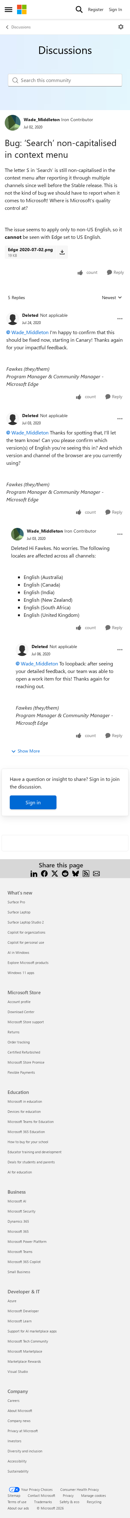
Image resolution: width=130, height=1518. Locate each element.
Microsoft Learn (20, 1321)
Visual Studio (18, 1371)
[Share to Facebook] (44, 872)
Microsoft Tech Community (28, 1341)
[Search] (79, 9)
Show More (29, 751)
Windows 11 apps (21, 972)
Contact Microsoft (41, 1495)
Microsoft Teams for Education (31, 1121)
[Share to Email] (96, 872)
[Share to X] (54, 872)
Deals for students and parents (31, 1162)
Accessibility (17, 1461)
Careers (14, 1400)
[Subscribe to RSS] (86, 872)
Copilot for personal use (26, 942)
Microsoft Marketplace (25, 1351)
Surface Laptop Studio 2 (26, 922)
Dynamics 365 (18, 1221)
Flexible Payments (21, 1072)
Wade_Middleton (42, 119)
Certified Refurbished (24, 1052)
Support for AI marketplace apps (32, 1331)
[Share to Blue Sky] (75, 872)
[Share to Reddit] (65, 872)
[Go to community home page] (22, 9)
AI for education (20, 1172)
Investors (14, 1440)
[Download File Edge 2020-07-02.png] (62, 252)
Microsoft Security (21, 1211)
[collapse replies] (65, 310)
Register (95, 9)
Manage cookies (93, 1495)
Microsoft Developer (23, 1310)
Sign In (115, 9)
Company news (19, 1420)
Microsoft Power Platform (27, 1241)
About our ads (18, 1508)
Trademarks (43, 1501)
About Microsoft (20, 1410)
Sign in (33, 802)
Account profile (19, 1001)
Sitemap (14, 1495)
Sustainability (18, 1471)
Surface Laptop (19, 912)
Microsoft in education (25, 1101)
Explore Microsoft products (28, 962)
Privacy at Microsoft (23, 1430)
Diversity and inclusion (25, 1451)
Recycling (94, 1501)
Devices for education (24, 1111)
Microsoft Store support (26, 1021)
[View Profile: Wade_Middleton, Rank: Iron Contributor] (13, 123)
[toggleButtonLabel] (120, 26)
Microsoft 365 (18, 1231)
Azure (12, 1300)
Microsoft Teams (20, 1251)
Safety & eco (69, 1501)
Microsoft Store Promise (26, 1062)
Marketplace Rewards (24, 1361)
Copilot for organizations (26, 932)
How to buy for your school (28, 1141)
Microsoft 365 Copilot (24, 1261)
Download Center (21, 1011)
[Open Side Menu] (8, 9)
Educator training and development (35, 1151)
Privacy (68, 1495)
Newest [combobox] (112, 297)
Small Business (19, 1271)
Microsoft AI (17, 1201)
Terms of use (17, 1501)
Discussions (21, 26)
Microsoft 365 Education (26, 1131)
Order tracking (19, 1042)
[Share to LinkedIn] (34, 872)
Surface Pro (16, 902)
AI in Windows (18, 952)
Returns (14, 1032)
